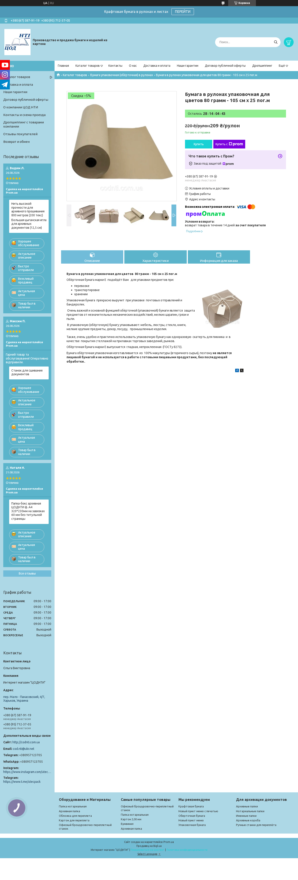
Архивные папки (247, 806)
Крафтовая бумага (191, 806)
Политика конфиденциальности (186, 849)
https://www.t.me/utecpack (22, 781)
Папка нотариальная (73, 806)
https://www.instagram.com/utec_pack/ (27, 772)
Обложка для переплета (75, 815)
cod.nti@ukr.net (23, 748)
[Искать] (276, 42)
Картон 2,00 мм (131, 819)
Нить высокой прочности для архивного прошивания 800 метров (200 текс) (28, 209)
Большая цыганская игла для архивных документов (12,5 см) (28, 223)
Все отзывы (27, 573)
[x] (241, 371)
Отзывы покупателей (20, 134)
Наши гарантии (187, 65)
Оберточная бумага (191, 815)
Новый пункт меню (191, 820)
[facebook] (237, 371)
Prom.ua (168, 842)
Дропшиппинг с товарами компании (23, 124)
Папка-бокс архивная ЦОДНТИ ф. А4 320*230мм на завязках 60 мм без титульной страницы (28, 511)
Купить (199, 144)
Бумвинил (127, 823)
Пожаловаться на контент (147, 849)
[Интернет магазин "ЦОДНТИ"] (17, 42)
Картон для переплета (74, 820)
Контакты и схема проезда (24, 115)
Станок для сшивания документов (27, 372)
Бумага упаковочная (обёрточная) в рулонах (121, 75)
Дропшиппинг (262, 65)
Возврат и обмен (16, 141)
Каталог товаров (87, 65)
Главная (63, 65)
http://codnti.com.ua (26, 742)
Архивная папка (69, 811)
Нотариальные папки (250, 811)
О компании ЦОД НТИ (20, 107)
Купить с (222, 144)
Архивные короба (248, 820)
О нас (133, 65)
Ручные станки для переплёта (256, 824)
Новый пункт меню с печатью (198, 811)
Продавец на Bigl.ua (149, 845)
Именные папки (246, 815)
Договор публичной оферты (225, 65)
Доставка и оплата (156, 65)
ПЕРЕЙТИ (182, 12)
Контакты (115, 65)
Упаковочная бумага (192, 824)
